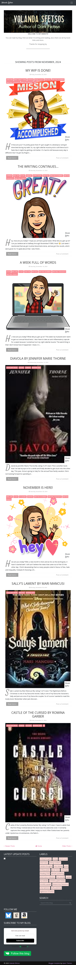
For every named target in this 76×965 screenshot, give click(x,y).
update (68, 877)
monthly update (45, 884)
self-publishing (56, 888)
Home (39, 846)
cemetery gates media (57, 881)
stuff (22, 176)
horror (9, 176)
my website (44, 881)
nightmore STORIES (47, 892)
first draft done (20, 80)
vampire (30, 80)
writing (48, 80)
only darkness (45, 888)
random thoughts (46, 866)
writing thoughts (13, 82)
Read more (12, 158)
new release (58, 866)
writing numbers (58, 80)
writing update (27, 82)
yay (35, 82)
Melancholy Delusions (60, 884)
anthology (64, 870)
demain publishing (57, 873)
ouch (8, 272)
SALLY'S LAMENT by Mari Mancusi (38, 583)
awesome (10, 80)
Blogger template (54, 963)
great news (55, 870)
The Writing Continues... (38, 166)
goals (66, 866)
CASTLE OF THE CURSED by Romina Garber (38, 714)
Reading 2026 (45, 873)
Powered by (15, 946)
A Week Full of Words (38, 262)
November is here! (38, 487)
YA (44, 725)
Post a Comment (62, 158)
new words (60, 877)
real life (16, 176)
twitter (27, 272)
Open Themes (67, 963)
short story (44, 863)
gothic (21, 367)
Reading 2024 (36, 367)
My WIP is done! (38, 70)
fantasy (22, 593)
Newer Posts (10, 846)
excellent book (12, 367)
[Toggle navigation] (71, 3)
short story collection (47, 877)
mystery (29, 725)
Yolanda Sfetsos (14, 963)
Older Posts (66, 846)
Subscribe (20, 940)
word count (39, 80)
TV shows (22, 497)
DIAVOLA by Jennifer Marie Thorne (38, 358)
